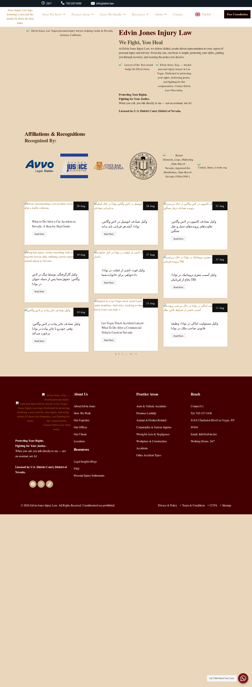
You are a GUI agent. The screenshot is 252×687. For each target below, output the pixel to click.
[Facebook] (33, 484)
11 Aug (220, 308)
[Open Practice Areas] (92, 14)
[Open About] (165, 14)
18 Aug (81, 254)
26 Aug (81, 206)
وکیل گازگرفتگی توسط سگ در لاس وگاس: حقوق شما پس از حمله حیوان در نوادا (56, 279)
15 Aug (220, 259)
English (206, 14)
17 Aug (150, 254)
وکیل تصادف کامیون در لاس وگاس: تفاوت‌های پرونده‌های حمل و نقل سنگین (193, 226)
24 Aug (150, 206)
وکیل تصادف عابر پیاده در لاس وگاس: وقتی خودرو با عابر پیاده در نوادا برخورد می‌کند (56, 328)
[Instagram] (41, 484)
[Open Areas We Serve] (64, 14)
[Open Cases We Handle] (124, 14)
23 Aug (220, 206)
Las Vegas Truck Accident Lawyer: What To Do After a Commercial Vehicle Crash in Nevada (122, 327)
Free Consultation (237, 14)
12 (131, 354)
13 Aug (150, 303)
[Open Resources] (147, 14)
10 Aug (81, 312)
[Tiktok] (49, 484)
